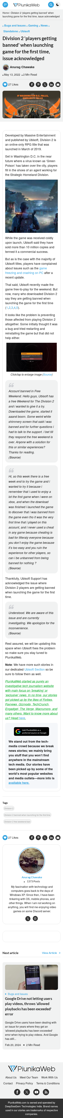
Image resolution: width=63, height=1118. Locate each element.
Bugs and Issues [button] (15, 25)
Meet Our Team (29, 1077)
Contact (8, 1083)
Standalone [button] (10, 31)
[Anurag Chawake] (31, 860)
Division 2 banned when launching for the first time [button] (27, 814)
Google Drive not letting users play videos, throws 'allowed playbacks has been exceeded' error (28, 1006)
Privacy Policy (24, 1083)
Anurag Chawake (22, 67)
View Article (49, 952)
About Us (10, 1077)
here (22, 718)
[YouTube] (36, 1092)
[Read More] (31, 977)
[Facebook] (17, 1092)
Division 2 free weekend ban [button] (17, 821)
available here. (19, 783)
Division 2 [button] (8, 808)
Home (6, 12)
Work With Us (49, 1077)
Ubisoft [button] (25, 31)
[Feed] (46, 1092)
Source (47, 374)
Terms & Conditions (48, 1083)
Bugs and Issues (18, 994)
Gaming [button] (33, 25)
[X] (27, 1092)
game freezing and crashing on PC (26, 270)
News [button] (44, 25)
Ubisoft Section (34, 669)
